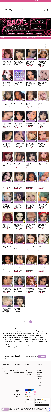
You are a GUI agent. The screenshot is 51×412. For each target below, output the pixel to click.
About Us (16, 366)
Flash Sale (39, 378)
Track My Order (40, 382)
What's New (39, 376)
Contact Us (28, 366)
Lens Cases (39, 380)
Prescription (39, 372)
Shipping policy (29, 374)
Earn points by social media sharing (8, 371)
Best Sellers (39, 370)
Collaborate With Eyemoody (40, 384)
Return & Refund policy (30, 368)
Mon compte (5, 373)
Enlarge (38, 368)
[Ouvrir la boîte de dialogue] (48, 409)
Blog (26, 376)
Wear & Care (16, 370)
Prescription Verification (19, 372)
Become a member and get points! (8, 367)
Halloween (39, 374)
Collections (39, 366)
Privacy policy (28, 370)
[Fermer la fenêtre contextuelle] (49, 399)
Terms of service (29, 372)
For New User (17, 368)
